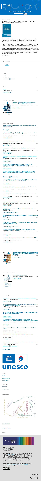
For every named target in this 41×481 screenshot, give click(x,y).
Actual (10, 11)
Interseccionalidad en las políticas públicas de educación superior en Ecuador (18, 334)
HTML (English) (14, 176)
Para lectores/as (4, 386)
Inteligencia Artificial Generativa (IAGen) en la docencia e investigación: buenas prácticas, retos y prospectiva (24, 103)
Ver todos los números (6, 349)
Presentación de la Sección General (20, 275)
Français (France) (5, 377)
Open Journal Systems (6, 428)
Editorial (4, 89)
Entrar (38, 0)
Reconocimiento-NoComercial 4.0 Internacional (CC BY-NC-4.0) (18, 464)
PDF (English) (6, 78)
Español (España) (5, 380)
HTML (13, 78)
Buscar (25, 13)
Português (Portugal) (6, 378)
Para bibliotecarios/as (5, 389)
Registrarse (34, 0)
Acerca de (29, 11)
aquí (17, 465)
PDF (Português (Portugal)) (8, 331)
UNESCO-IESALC (11, 454)
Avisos (19, 11)
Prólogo (4, 75)
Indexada (24, 11)
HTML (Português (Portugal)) (21, 331)
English (3, 375)
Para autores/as (4, 388)
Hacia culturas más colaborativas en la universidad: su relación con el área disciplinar (20, 298)
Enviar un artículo (6, 423)
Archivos (14, 11)
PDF (7, 64)
